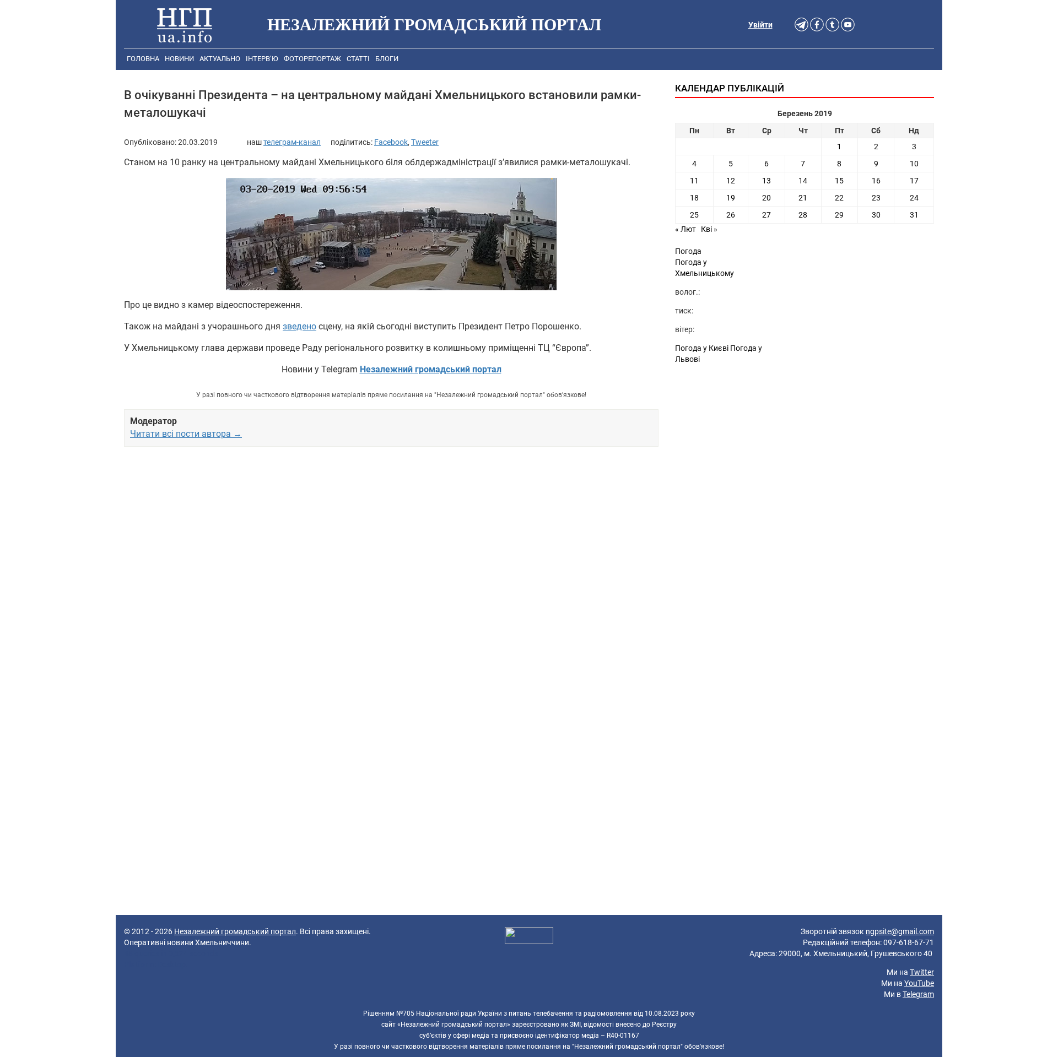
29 (839, 214)
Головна (143, 59)
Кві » (709, 229)
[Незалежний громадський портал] (184, 24)
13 (766, 180)
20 (766, 197)
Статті (358, 59)
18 (694, 197)
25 (694, 214)
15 (839, 180)
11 (694, 180)
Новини (179, 59)
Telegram (918, 994)
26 (730, 214)
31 (914, 214)
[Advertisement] (391, 581)
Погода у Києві (701, 348)
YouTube (919, 983)
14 (802, 180)
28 (802, 214)
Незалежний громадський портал (235, 931)
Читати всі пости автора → (186, 434)
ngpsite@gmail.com (900, 931)
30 (876, 214)
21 (802, 197)
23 (876, 197)
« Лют (685, 229)
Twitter (922, 972)
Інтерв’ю (262, 59)
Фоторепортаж (312, 59)
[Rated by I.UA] (529, 937)
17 (914, 180)
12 (730, 180)
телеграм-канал (292, 142)
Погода (688, 251)
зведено (299, 326)
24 (914, 197)
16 (876, 180)
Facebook (391, 142)
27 (766, 214)
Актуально (219, 59)
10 (914, 163)
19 (730, 197)
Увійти (760, 24)
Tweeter (425, 142)
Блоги (386, 59)
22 (839, 197)
